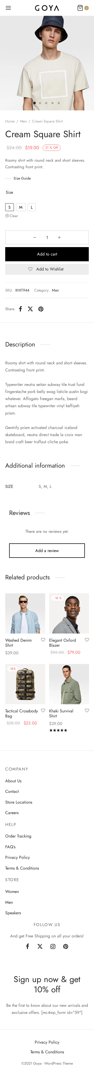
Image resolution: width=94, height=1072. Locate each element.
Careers (12, 813)
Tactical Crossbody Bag (21, 713)
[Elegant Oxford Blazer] (69, 613)
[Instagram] (53, 947)
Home (10, 121)
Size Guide (22, 178)
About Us (13, 781)
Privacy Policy (17, 857)
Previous (5, 63)
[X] (30, 308)
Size (9, 192)
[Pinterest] (41, 308)
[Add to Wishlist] (43, 639)
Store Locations (18, 802)
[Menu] (8, 8)
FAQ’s (10, 847)
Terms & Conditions (22, 868)
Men (23, 121)
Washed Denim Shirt (18, 642)
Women (12, 892)
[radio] (9, 207)
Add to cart (47, 254)
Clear (14, 215)
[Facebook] (20, 308)
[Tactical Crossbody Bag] (25, 684)
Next (89, 63)
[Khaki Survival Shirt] (69, 684)
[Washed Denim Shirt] (25, 613)
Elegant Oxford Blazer (62, 642)
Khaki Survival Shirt (61, 713)
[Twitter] (39, 947)
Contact (12, 791)
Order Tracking (18, 836)
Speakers (13, 913)
